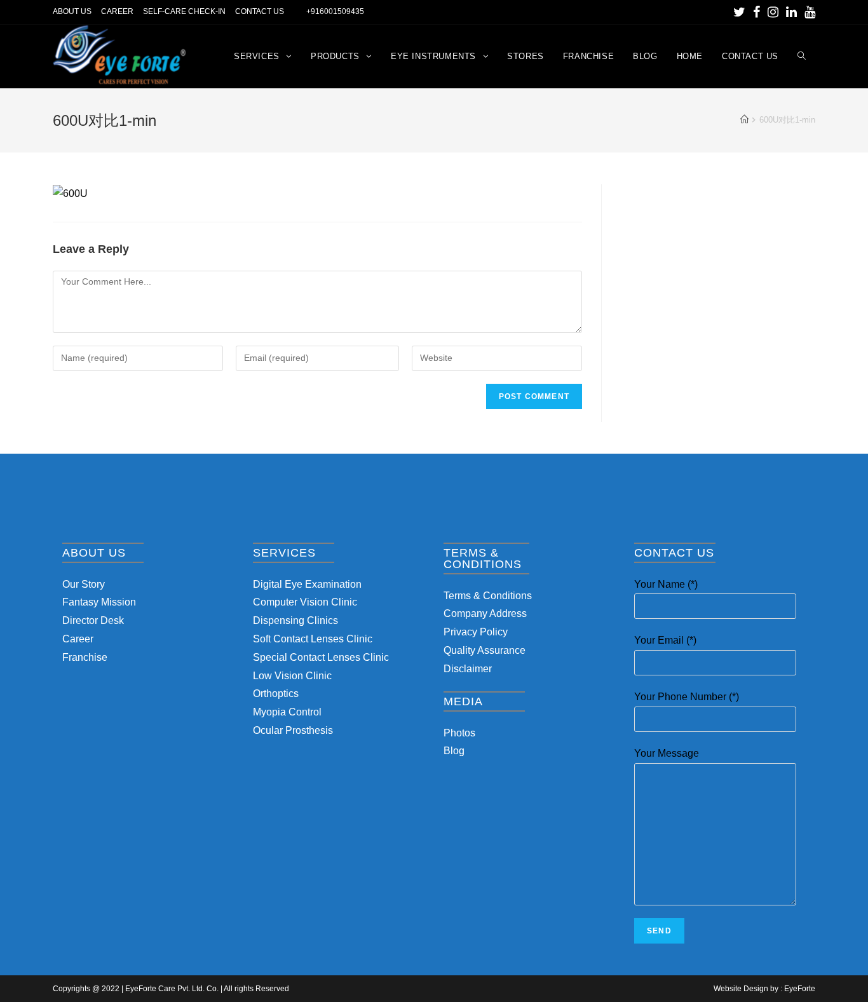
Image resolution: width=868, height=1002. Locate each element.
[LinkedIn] (791, 12)
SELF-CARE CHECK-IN (184, 11)
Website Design (741, 988)
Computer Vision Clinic (305, 602)
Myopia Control (287, 712)
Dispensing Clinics (295, 620)
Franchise (84, 657)
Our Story (83, 584)
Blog (454, 750)
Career (77, 638)
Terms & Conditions (488, 595)
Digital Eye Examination (307, 584)
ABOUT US (72, 11)
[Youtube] (808, 12)
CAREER (117, 11)
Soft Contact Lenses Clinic (312, 638)
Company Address (485, 613)
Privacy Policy (476, 631)
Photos (459, 733)
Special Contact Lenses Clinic (321, 657)
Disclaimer (468, 668)
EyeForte (799, 988)
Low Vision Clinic (292, 675)
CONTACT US (259, 11)
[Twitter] (739, 12)
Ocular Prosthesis (293, 730)
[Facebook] (756, 12)
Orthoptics (276, 693)
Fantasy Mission (99, 602)
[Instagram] (773, 12)
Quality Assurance (485, 650)
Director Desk (93, 620)
